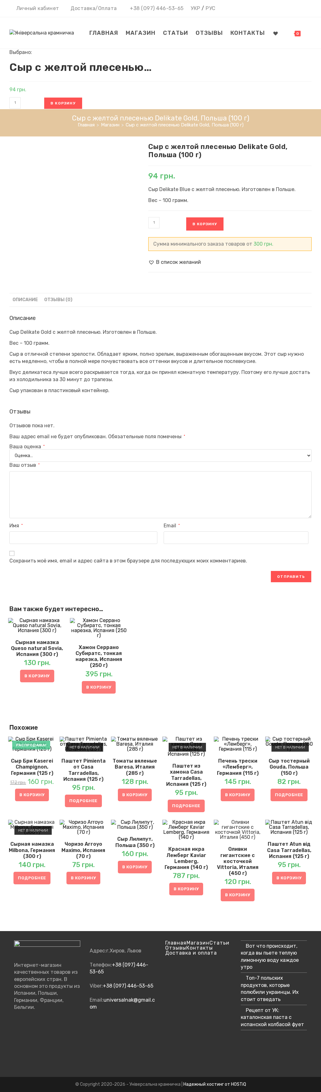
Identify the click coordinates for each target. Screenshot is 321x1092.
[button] (174, 262)
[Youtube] (16, 1048)
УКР (195, 8)
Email (172, 526)
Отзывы (175, 948)
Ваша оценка (27, 446)
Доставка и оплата (191, 953)
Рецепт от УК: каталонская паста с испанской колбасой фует (272, 1017)
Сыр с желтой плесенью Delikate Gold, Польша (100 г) (185, 125)
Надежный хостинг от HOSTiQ (214, 1084)
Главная (176, 943)
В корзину (63, 103)
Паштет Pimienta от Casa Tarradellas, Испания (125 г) (83, 770)
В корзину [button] (37, 676)
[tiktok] (16, 1061)
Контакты (199, 948)
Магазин (198, 943)
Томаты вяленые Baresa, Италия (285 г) (135, 767)
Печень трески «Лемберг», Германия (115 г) (238, 767)
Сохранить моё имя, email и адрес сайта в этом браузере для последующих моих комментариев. (128, 561)
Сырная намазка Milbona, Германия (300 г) (32, 850)
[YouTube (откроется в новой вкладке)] (299, 8)
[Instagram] (16, 1036)
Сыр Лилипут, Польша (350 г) (135, 842)
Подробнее (83, 800)
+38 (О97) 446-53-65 (157, 8)
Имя (16, 526)
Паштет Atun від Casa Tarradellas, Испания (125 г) (289, 850)
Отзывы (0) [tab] (58, 299)
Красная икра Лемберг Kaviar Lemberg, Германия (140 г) (186, 858)
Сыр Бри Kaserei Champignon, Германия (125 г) (32, 767)
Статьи (219, 943)
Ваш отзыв (24, 465)
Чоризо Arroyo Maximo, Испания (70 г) (83, 850)
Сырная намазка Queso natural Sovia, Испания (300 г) (37, 648)
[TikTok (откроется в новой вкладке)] (308, 8)
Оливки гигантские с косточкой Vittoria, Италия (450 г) (238, 861)
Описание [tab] (25, 299)
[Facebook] (16, 1023)
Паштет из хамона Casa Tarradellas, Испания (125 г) (186, 775)
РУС (211, 8)
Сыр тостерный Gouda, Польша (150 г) (289, 767)
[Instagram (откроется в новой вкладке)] (290, 8)
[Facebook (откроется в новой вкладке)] (281, 8)
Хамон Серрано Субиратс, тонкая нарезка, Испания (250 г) (99, 656)
